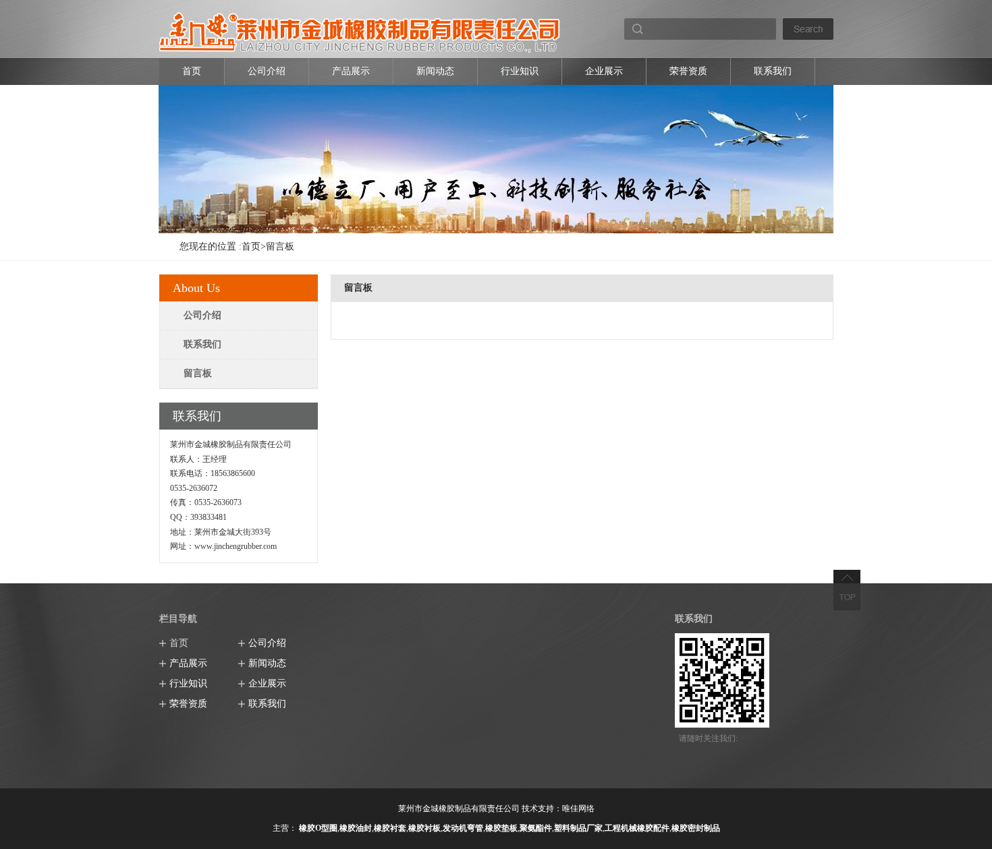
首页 (191, 71)
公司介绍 (266, 71)
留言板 (280, 246)
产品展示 (351, 71)
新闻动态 (435, 71)
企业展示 (604, 71)
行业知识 (520, 71)
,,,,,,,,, (509, 828)
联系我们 (773, 71)
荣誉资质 (688, 71)
